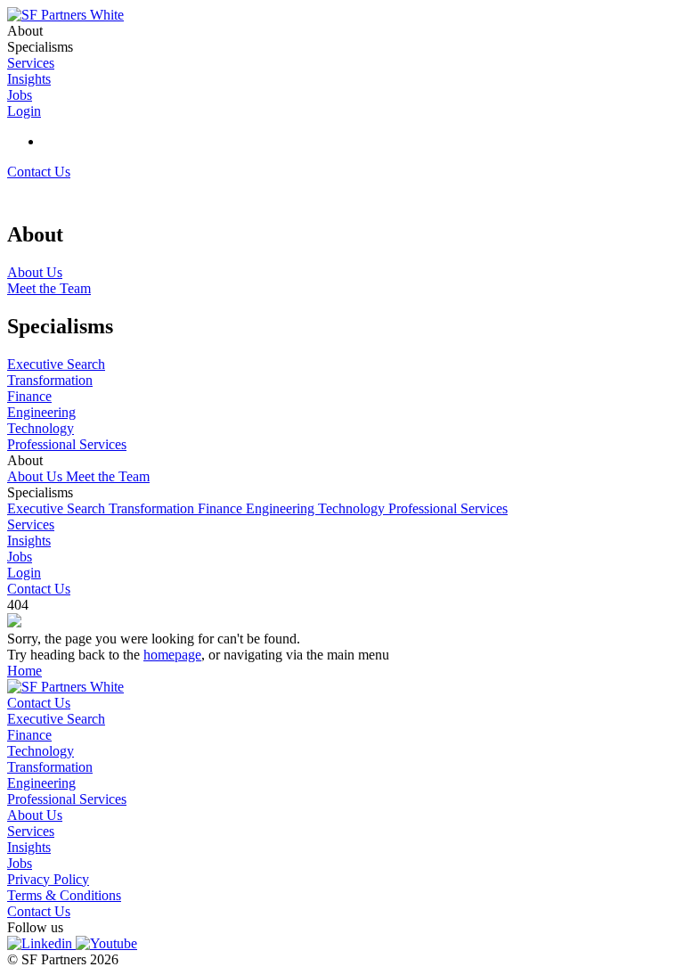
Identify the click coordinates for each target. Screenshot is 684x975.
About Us (36, 476)
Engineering (282, 508)
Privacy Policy (48, 879)
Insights (29, 540)
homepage (172, 654)
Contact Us (38, 171)
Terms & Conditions (64, 895)
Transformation (153, 508)
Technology (353, 508)
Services (30, 524)
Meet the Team (108, 476)
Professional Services (448, 508)
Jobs (19, 556)
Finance (222, 508)
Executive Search (58, 508)
